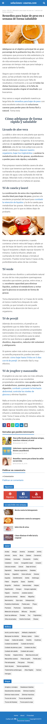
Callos (37, 636)
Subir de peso (9, 666)
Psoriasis (8, 608)
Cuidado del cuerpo (27, 651)
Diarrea (7, 574)
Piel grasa (21, 662)
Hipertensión (9, 589)
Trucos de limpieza (11, 702)
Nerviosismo (9, 600)
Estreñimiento (17, 578)
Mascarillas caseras (11, 659)
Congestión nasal (27, 563)
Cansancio (37, 555)
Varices (38, 670)
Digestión (16, 574)
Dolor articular (26, 574)
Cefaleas (7, 559)
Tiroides (22, 615)
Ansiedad (31, 552)
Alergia (14, 552)
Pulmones (17, 608)
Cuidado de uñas (30, 647)
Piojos (35, 604)
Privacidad (30, 715)
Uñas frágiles (29, 670)
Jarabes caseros (27, 593)
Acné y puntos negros (12, 632)
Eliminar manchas (28, 694)
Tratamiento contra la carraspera (27, 519)
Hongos (18, 589)
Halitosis (17, 585)
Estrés (27, 578)
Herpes (36, 585)
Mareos (22, 597)
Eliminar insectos (29, 691)
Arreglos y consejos (11, 687)
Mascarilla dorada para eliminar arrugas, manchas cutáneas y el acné (28, 439)
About (22, 715)
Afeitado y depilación (29, 632)
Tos (29, 615)
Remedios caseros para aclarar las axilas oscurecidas (28, 460)
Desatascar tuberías (27, 687)
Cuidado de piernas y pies (13, 647)
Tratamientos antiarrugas (13, 670)
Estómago (35, 578)
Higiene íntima (18, 655)
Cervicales (16, 559)
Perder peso (26, 604)
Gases (23, 582)
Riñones (24, 611)
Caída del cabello (17, 640)
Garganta (15, 582)
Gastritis (30, 582)
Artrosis (7, 555)
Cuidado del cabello (11, 651)
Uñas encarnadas (10, 619)
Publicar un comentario (13, 480)
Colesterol (8, 563)
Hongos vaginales (30, 589)
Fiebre (7, 582)
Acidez (7, 552)
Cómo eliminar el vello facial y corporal (26, 537)
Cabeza (28, 555)
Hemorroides (27, 585)
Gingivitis (8, 585)
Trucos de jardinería (25, 698)
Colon (16, 563)
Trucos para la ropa (26, 702)
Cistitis (36, 559)
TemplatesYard (23, 719)
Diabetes (33, 570)
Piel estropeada (10, 662)
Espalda (7, 578)
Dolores (36, 574)
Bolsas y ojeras (27, 636)
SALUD (9, 10)
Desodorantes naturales (12, 691)
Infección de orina (22, 527)
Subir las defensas (11, 615)
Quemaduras (28, 608)
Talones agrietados (23, 666)
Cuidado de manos (27, 644)
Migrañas (31, 597)
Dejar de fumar (31, 567)
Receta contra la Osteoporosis (26, 510)
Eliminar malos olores (12, 694)
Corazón (38, 563)
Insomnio (16, 593)
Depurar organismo (20, 570)
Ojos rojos (19, 600)
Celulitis (28, 640)
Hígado (7, 593)
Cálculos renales (10, 567)
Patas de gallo (25, 659)
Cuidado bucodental (11, 644)
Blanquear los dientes (12, 636)
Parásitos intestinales (12, 604)
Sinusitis (32, 611)
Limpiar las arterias (11, 597)
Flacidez (7, 655)
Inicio (4, 10)
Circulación (26, 559)
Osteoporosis (30, 600)
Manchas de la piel (32, 655)
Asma (15, 555)
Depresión (8, 570)
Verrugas (8, 674)
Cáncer (21, 567)
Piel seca (30, 662)
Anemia (22, 552)
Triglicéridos (37, 615)
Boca (21, 555)
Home (16, 715)
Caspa (7, 640)
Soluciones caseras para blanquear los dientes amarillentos (27, 449)
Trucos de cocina (10, 698)
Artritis (39, 552)
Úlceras (35, 619)
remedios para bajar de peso (28, 101)
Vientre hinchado (24, 619)
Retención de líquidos (12, 611)
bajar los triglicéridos (22, 153)
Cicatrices (37, 640)
